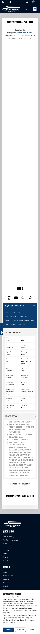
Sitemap (6, 560)
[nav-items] (3, 2)
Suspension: (9, 375)
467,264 (23, 347)
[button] (27, 2)
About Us (6, 547)
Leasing (6, 550)
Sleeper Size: (25, 389)
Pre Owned (24, 408)
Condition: (24, 405)
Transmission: (25, 359)
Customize (31, 629)
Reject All (20, 629)
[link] (9, 298)
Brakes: (23, 398)
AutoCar (6, 579)
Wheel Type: (9, 382)
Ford (4, 589)
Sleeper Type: (10, 389)
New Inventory (8, 537)
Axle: (7, 368)
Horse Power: (10, 359)
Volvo (33, 35)
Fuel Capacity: (10, 405)
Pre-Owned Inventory (11, 540)
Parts (5, 554)
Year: (7, 338)
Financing (6, 543)
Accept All (8, 629)
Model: (8, 345)
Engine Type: (25, 352)
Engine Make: (10, 352)
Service (5, 557)
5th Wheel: (9, 398)
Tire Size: (24, 382)
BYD (4, 583)
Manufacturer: (25, 338)
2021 (7, 340)
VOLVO (8, 354)
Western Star (8, 576)
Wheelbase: (24, 375)
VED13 (23, 354)
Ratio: (23, 368)
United (5, 586)
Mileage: (23, 345)
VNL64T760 (9, 347)
